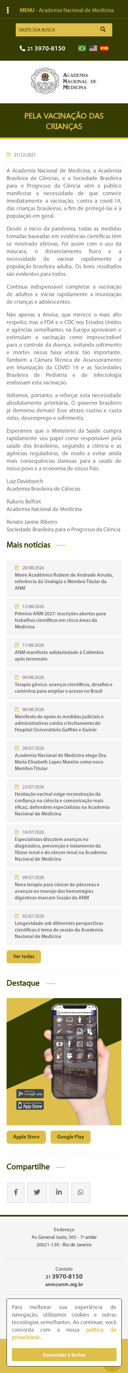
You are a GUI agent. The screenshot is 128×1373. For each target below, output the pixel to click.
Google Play (70, 1137)
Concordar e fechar (64, 1354)
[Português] (82, 48)
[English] (93, 48)
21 (46, 49)
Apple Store (26, 1137)
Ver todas (23, 956)
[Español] (104, 48)
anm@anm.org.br (64, 1284)
